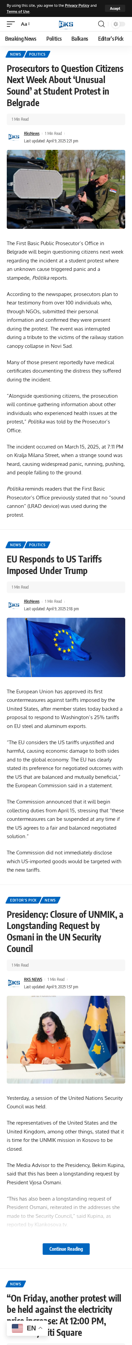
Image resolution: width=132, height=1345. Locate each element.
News (15, 54)
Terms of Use (18, 11)
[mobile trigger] (12, 24)
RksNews (32, 133)
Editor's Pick (23, 900)
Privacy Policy (77, 5)
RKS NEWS (33, 979)
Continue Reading (66, 1249)
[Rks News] (66, 24)
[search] (101, 24)
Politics (37, 54)
